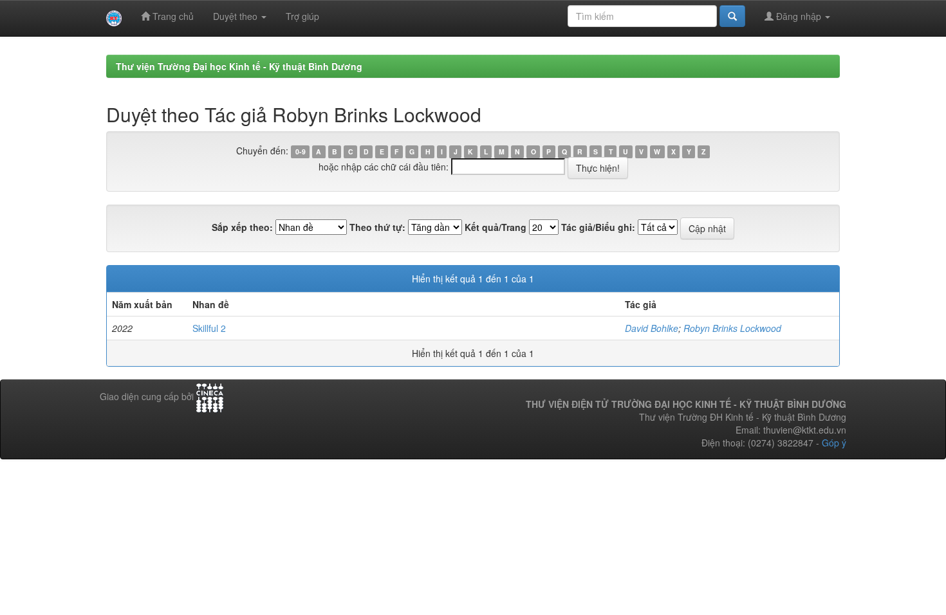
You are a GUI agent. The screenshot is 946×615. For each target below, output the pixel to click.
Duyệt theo (236, 16)
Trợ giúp (302, 16)
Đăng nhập (799, 16)
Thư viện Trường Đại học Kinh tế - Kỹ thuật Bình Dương (239, 66)
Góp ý (834, 442)
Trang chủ (172, 16)
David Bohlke (651, 328)
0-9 (300, 151)
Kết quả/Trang (495, 227)
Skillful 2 (209, 328)
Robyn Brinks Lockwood (732, 328)
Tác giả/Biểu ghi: (598, 227)
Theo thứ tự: (377, 227)
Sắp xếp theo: (242, 227)
